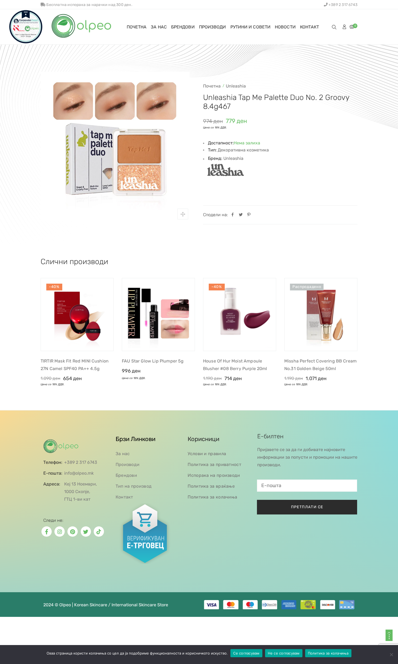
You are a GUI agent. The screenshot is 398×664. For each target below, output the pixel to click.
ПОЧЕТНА (137, 27)
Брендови (126, 475)
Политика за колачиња (212, 497)
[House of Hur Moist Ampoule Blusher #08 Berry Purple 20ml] (239, 314)
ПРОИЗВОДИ (212, 27)
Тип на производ (134, 486)
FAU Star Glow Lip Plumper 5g (153, 361)
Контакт (124, 497)
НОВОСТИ (285, 27)
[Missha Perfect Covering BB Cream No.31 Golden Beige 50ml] (321, 314)
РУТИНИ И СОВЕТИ (250, 27)
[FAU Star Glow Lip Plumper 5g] (158, 314)
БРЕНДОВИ (183, 27)
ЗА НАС (159, 27)
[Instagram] (59, 531)
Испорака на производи (214, 475)
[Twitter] (241, 215)
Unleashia (236, 86)
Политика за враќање (211, 486)
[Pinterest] (249, 215)
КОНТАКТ (309, 27)
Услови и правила (207, 453)
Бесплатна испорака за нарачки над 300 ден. (88, 4)
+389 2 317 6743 (342, 4)
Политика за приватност (214, 464)
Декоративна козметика (243, 150)
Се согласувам (246, 653)
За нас (123, 453)
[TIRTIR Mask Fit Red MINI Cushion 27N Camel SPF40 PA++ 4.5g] (77, 314)
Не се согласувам (284, 653)
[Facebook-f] (46, 531)
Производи (128, 464)
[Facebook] (232, 215)
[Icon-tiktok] (99, 531)
